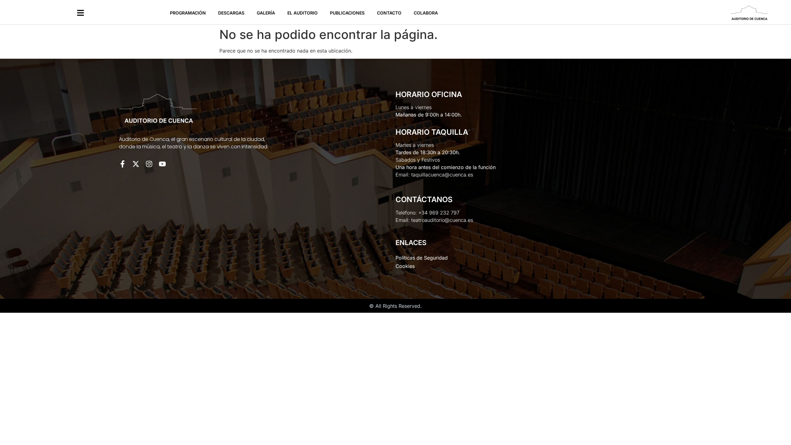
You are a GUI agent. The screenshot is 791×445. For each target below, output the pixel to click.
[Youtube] (162, 163)
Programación (188, 12)
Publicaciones (347, 12)
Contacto (389, 12)
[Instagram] (149, 163)
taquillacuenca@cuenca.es (442, 175)
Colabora (426, 12)
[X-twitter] (135, 163)
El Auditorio (302, 12)
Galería (266, 12)
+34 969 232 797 (438, 213)
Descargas (231, 12)
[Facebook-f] (122, 163)
